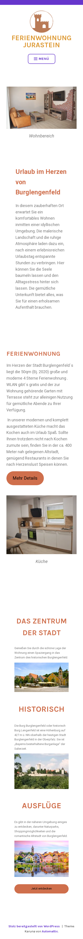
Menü (44, 59)
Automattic (50, 931)
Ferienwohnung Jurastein (41, 41)
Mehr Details (25, 478)
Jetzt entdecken (41, 888)
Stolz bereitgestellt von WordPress (34, 926)
